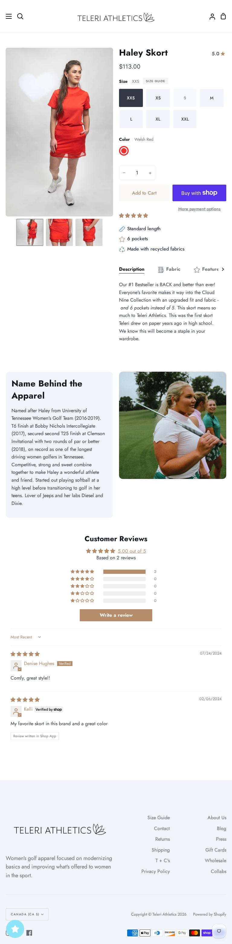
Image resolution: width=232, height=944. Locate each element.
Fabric (173, 269)
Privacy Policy (155, 871)
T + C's (163, 860)
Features (211, 269)
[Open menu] (6, 16)
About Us (217, 817)
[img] (25, 654)
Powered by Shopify (209, 914)
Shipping (161, 849)
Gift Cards (215, 849)
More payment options (199, 209)
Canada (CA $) (25, 914)
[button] (133, 215)
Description (131, 269)
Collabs (218, 871)
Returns (162, 839)
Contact (162, 828)
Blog (221, 828)
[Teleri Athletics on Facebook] (29, 933)
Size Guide (155, 81)
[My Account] (210, 16)
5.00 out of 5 (132, 551)
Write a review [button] (116, 615)
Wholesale (215, 860)
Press (221, 839)
